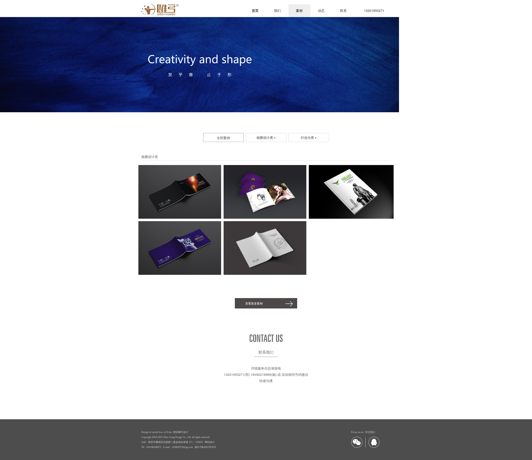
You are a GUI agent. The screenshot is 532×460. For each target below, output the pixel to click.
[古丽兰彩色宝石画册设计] (179, 193)
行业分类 (308, 137)
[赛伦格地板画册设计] (351, 193)
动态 (321, 10)
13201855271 (374, 10)
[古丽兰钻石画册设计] (265, 193)
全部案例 (223, 137)
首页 (255, 10)
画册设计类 (265, 137)
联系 (343, 10)
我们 (277, 10)
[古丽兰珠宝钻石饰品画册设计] (179, 249)
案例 (299, 10)
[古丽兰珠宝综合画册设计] (265, 249)
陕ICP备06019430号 (205, 447)
